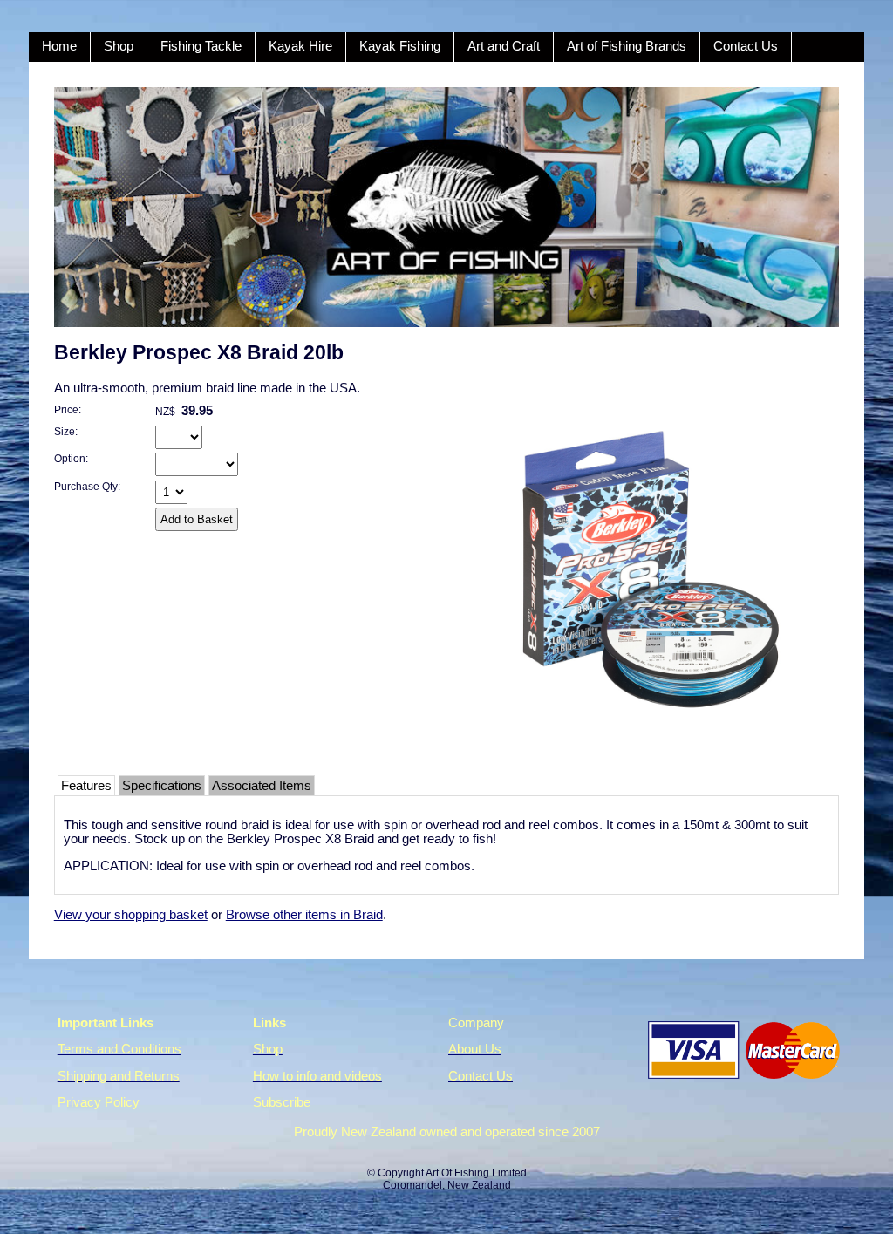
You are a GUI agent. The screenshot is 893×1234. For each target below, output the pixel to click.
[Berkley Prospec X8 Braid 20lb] (650, 753)
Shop (118, 46)
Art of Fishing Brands (626, 46)
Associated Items (261, 786)
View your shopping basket (131, 915)
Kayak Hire (300, 46)
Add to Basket (196, 519)
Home (59, 46)
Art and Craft (503, 46)
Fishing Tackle (201, 46)
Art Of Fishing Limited (476, 1173)
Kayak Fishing (399, 46)
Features (86, 786)
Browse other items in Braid (304, 915)
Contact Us (745, 46)
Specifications (161, 786)
